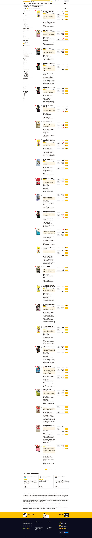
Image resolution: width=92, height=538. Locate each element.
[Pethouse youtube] (24, 526)
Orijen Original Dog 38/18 (47, 366)
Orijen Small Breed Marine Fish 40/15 (32, 476)
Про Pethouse (48, 522)
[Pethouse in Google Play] (66, 514)
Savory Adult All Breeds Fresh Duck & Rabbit (49, 346)
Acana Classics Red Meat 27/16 (48, 178)
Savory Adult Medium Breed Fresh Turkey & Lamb (48, 106)
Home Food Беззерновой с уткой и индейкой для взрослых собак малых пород (49, 140)
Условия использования (38, 528)
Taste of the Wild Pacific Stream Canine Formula (49, 160)
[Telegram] (67, 532)
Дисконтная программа (38, 522)
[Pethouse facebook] (25, 526)
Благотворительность (50, 527)
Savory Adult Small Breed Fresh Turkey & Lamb (49, 88)
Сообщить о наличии (66, 64)
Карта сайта (36, 529)
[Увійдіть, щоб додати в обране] (41, 10)
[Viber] (64, 532)
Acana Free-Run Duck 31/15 (47, 121)
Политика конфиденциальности (39, 527)
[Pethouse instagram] (27, 526)
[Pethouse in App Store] (66, 516)
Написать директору (50, 528)
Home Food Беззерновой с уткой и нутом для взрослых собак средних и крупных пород (49, 327)
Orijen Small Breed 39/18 (47, 445)
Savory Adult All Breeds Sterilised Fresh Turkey (49, 64)
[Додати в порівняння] (41, 11)
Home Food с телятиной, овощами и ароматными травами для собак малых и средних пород (49, 11)
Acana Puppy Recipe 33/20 (61, 476)
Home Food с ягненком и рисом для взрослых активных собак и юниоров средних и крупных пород (49, 286)
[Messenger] (66, 532)
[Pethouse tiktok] (31, 526)
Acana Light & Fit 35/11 (46, 266)
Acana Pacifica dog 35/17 (47, 228)
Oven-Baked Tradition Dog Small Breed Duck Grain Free (49, 305)
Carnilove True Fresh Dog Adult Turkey (49, 425)
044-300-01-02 (61, 525)
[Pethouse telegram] (29, 526)
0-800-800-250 (61, 522)
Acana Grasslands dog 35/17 (47, 389)
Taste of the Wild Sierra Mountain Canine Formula (48, 194)
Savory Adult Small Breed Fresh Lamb (49, 211)
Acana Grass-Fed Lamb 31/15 (47, 30)
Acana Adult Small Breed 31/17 (48, 48)
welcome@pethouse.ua (62, 528)
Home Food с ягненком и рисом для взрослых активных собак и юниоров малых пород (49, 247)
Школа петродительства (38, 530)
